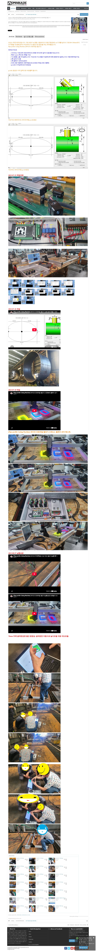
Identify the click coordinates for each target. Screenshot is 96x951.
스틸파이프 (31, 25)
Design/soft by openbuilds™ (18, 947)
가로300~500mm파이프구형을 (52, 25)
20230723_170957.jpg (59, 866)
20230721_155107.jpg (59, 874)
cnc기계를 (41, 25)
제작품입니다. (30, 26)
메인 (8, 8)
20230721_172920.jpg (59, 858)
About (30, 934)
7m (25, 25)
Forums (30, 936)
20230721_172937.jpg (39, 866)
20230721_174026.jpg (39, 889)
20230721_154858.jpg (39, 874)
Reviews (19, 36)
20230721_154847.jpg (59, 889)
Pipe (34, 26)
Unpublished (43, 11)
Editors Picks (23, 11)
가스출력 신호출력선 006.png (60, 897)
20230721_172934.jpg (20, 866)
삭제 (29, 914)
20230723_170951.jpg (20, 897)
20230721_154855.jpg (20, 874)
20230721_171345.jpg (39, 882)
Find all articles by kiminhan (83, 916)
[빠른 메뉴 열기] (78, 14)
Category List (11, 11)
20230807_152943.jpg (20, 905)
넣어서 (45, 25)
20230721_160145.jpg (20, 882)
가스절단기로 (67, 25)
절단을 (24, 26)
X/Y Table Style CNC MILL (16, 19)
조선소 (10, 25)
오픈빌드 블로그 (68, 8)
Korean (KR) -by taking (12, 924)
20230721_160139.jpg (20, 858)
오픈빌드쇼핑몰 (51, 8)
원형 (28, 25)
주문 (13, 25)
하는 (26, 26)
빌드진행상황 (28, 36)
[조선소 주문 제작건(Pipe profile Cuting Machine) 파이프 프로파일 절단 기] (79, 25)
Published (37, 11)
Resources (23, 8)
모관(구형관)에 (36, 25)
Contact (30, 942)
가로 (21, 25)
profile (37, 26)
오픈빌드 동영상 (76, 8)
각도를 (59, 25)
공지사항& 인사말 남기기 (41, 8)
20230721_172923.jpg (20, 889)
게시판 (18, 8)
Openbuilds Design (15, 948)
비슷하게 (62, 25)
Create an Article (30, 11)
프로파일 (51, 26)
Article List (17, 11)
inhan (13, 949)
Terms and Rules (83, 924)
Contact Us (72, 924)
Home (30, 931)
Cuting (41, 26)
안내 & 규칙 (77, 924)
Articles (13, 8)
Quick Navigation (35, 944)
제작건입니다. (17, 25)
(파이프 (48, 26)
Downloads (31, 939)
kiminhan (28, 19)
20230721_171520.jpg (39, 858)
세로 (23, 25)
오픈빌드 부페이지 (59, 8)
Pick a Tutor (19, 918)
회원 (33, 8)
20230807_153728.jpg (39, 905)
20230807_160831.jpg (59, 905)
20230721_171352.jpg (59, 882)
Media (29, 8)
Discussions (39, 36)
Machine (44, 26)
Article (11, 36)
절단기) (55, 26)
